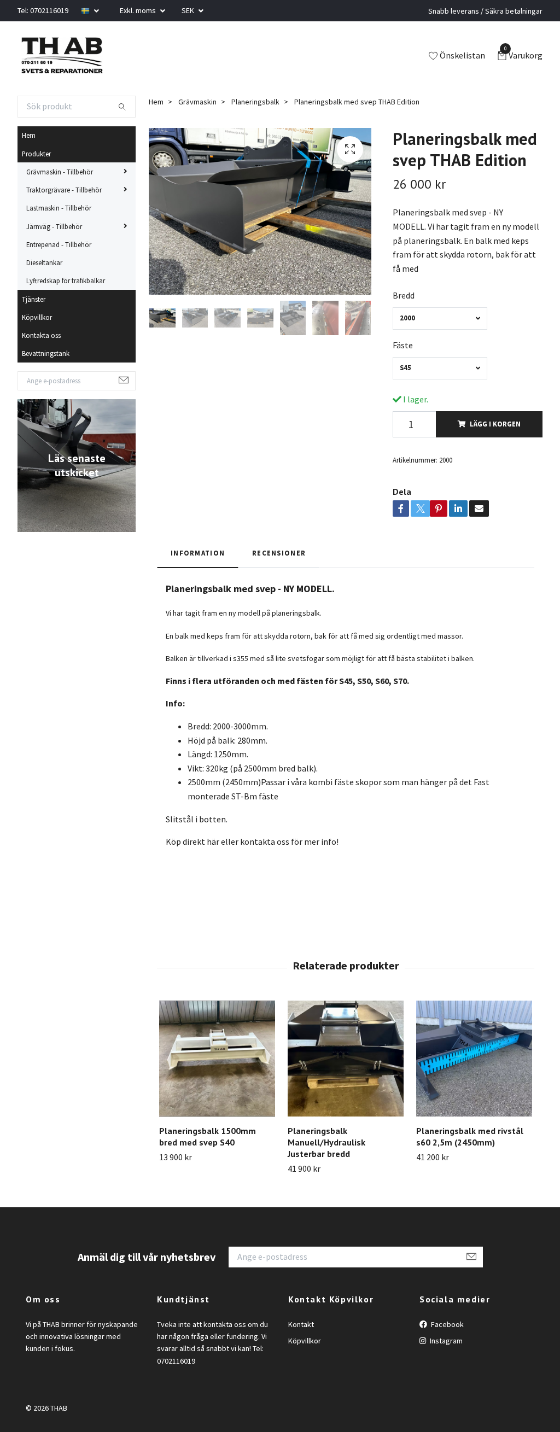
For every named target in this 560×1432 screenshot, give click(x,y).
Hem (29, 135)
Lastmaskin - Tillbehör (58, 207)
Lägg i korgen (495, 423)
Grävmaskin (197, 102)
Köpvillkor (37, 317)
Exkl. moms (139, 10)
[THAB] (62, 56)
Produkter (36, 153)
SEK (189, 10)
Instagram (445, 1341)
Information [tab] (198, 552)
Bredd (404, 295)
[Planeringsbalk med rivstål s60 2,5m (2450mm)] (474, 1059)
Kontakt (301, 1324)
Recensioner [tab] (279, 552)
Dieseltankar (44, 262)
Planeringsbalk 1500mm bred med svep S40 (207, 1136)
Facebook (446, 1324)
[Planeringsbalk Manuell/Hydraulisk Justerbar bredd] (346, 1059)
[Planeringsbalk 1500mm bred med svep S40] (217, 1059)
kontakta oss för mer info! (288, 841)
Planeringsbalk (255, 102)
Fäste (403, 345)
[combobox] (440, 318)
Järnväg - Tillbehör (54, 226)
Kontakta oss (41, 335)
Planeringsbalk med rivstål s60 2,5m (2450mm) (469, 1136)
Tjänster (33, 299)
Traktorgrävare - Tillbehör (64, 189)
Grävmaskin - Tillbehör (59, 171)
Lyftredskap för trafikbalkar (65, 280)
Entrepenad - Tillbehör (58, 244)
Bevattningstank (45, 353)
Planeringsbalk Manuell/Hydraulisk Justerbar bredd (326, 1142)
